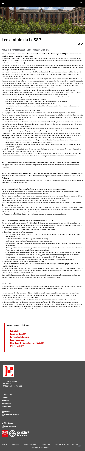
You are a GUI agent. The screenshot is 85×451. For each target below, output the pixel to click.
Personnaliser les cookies (40, 447)
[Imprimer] (79, 44)
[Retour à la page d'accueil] (8, 371)
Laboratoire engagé (17, 340)
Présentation (14, 331)
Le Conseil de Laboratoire (19, 337)
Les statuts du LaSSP (18, 334)
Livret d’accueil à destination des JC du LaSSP (27, 343)
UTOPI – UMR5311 (17, 346)
